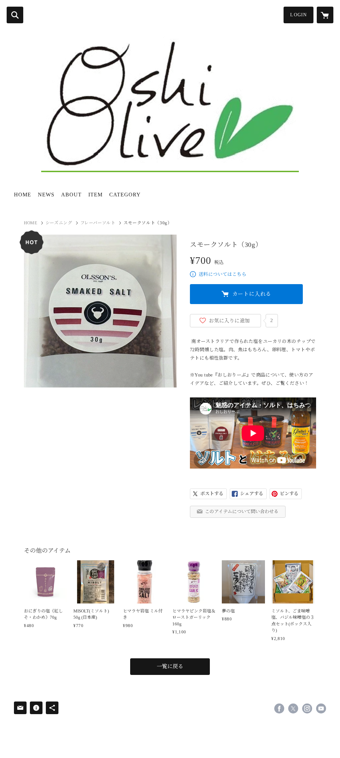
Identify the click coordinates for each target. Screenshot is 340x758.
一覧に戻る (170, 666)
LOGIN (298, 14)
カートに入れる (252, 294)
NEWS (46, 194)
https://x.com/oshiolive (293, 708)
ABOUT (71, 194)
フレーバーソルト (98, 222)
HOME (22, 194)
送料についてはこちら (222, 274)
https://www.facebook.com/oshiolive (279, 708)
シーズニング (58, 222)
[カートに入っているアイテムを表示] (325, 15)
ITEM (95, 194)
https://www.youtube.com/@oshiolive (321, 708)
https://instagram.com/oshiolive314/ (307, 708)
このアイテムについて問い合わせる (242, 511)
